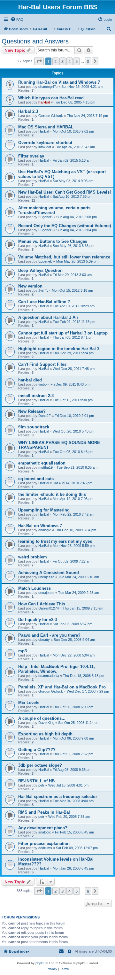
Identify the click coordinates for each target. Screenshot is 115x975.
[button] (39, 61)
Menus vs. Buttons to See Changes (52, 241)
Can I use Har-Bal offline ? (44, 301)
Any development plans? (42, 827)
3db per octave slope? (40, 765)
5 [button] (76, 61)
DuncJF (44, 416)
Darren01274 (48, 608)
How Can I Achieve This (41, 604)
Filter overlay (31, 156)
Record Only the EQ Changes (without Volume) (64, 225)
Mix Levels (28, 702)
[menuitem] (17, 19)
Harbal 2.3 (28, 111)
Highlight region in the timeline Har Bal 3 (58, 348)
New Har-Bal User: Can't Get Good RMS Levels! (64, 192)
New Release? (32, 411)
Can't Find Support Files (42, 364)
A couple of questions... (41, 718)
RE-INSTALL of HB (36, 781)
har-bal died (30, 380)
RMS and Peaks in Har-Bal (44, 812)
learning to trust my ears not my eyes (55, 541)
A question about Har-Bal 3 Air (48, 317)
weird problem (32, 557)
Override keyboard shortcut (45, 142)
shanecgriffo (47, 86)
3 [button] (62, 61)
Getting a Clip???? (37, 749)
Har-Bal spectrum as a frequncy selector (57, 796)
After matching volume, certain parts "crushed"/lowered (54, 210)
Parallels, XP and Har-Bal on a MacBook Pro (62, 687)
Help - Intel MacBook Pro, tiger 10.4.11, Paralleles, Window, (56, 669)
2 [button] (55, 61)
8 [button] (88, 61)
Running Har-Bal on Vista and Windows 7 (59, 82)
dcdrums (45, 848)
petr (41, 785)
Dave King (46, 723)
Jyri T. (43, 290)
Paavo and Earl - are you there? (49, 635)
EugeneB (45, 217)
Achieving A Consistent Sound (48, 572)
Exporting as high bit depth (45, 734)
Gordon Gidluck (50, 116)
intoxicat (44, 147)
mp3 (22, 651)
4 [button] (69, 61)
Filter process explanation (44, 843)
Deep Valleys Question (40, 270)
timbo (42, 384)
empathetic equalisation (41, 463)
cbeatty (44, 639)
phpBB (40, 963)
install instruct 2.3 (36, 395)
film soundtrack (33, 427)
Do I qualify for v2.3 (37, 619)
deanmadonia (48, 676)
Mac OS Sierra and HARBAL (45, 127)
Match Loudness (34, 588)
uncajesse (46, 577)
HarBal (43, 131)
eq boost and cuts (36, 478)
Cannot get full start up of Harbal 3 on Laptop (63, 333)
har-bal (44, 102)
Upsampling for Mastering (44, 510)
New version (30, 286)
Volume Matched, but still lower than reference (64, 257)
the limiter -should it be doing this (52, 494)
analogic (44, 530)
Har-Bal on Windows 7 (40, 525)
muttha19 (45, 467)
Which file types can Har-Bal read (51, 98)
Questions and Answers (35, 41)
